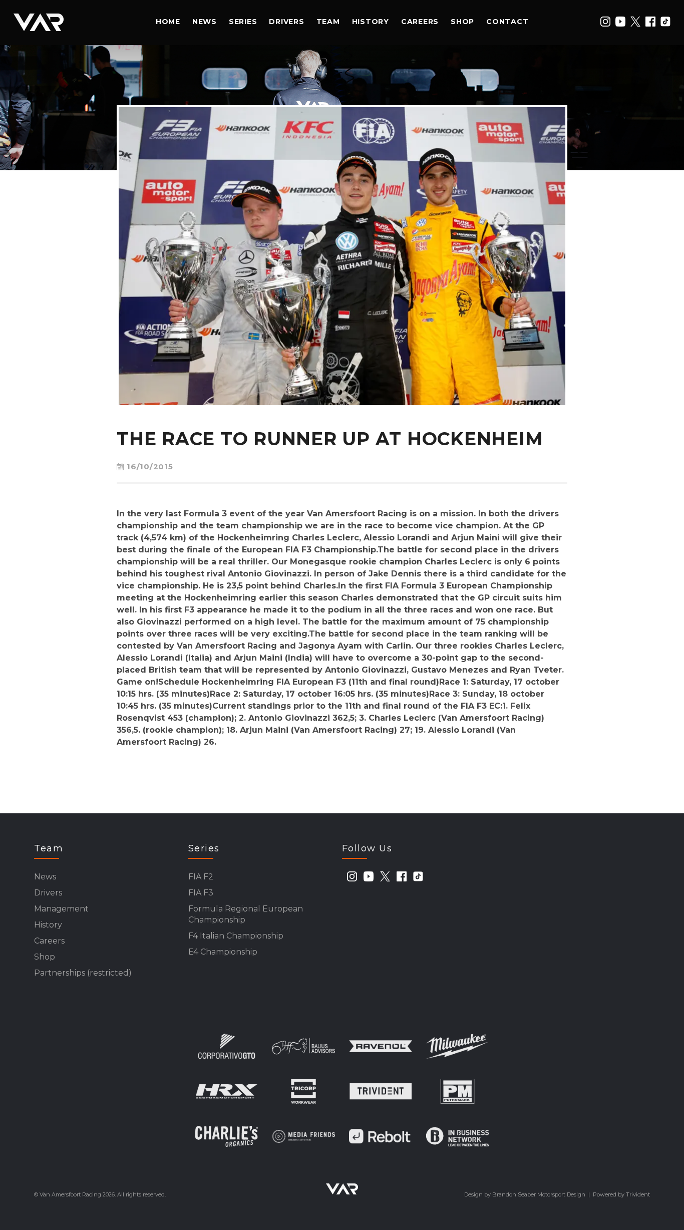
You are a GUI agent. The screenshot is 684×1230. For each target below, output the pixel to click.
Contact (507, 21)
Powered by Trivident (621, 1194)
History (370, 21)
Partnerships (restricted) (83, 973)
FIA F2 (200, 876)
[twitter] (635, 22)
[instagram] (605, 22)
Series (243, 21)
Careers (420, 21)
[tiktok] (665, 22)
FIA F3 (200, 892)
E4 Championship (222, 952)
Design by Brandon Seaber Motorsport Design (524, 1194)
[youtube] (620, 22)
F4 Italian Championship (235, 936)
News (204, 21)
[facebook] (650, 22)
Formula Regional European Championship (245, 914)
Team (328, 21)
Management (61, 908)
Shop (462, 21)
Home (168, 21)
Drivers (286, 21)
